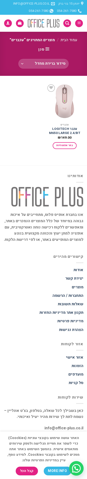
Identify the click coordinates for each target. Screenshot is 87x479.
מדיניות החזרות (52, 312)
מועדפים (75, 374)
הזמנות (77, 366)
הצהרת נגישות (71, 330)
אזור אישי (74, 357)
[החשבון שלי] (8, 23)
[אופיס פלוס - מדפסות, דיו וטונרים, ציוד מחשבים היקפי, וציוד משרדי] (43, 23)
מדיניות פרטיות (70, 321)
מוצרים (77, 287)
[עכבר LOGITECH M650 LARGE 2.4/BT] (64, 102)
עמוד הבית (69, 40)
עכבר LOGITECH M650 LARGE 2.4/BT (64, 131)
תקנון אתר (74, 312)
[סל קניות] (20, 23)
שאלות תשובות (70, 304)
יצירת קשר (74, 278)
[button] (76, 468)
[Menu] (79, 23)
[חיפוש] (67, 23)
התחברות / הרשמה (67, 295)
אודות (78, 270)
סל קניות (76, 383)
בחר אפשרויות (64, 145)
